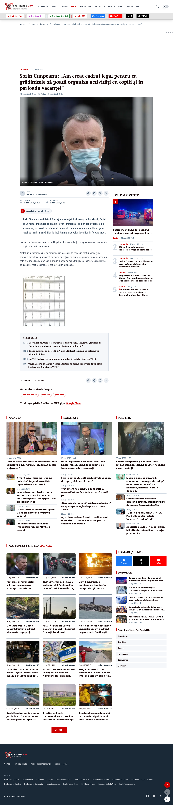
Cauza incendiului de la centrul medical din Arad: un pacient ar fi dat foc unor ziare (132, 233)
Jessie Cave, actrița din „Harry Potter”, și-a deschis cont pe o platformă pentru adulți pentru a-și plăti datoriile (36, 497)
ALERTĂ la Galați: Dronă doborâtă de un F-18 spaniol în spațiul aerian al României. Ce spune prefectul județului (59, 632)
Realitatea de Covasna (100, 780)
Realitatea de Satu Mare (107, 784)
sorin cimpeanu (29, 394)
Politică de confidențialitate (41, 764)
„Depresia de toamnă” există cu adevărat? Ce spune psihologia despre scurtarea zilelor (86, 506)
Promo (122, 287)
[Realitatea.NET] (19, 6)
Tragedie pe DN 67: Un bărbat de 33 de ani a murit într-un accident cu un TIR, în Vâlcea (94, 674)
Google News (73, 403)
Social (116, 238)
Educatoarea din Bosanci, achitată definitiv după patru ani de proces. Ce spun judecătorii (145, 502)
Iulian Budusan (69, 577)
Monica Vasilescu (37, 194)
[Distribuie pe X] (106, 193)
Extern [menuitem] (120, 6)
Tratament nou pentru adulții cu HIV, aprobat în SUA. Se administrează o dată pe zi (85, 492)
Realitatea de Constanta (33, 784)
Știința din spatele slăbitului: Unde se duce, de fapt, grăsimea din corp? (86, 479)
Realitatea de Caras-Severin (142, 780)
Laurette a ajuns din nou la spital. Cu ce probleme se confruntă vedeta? (36, 513)
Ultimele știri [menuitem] (43, 6)
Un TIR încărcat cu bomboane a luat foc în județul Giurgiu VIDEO (63, 358)
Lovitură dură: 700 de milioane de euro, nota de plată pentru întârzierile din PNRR (136, 264)
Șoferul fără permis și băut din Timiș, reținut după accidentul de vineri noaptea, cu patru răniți (140, 465)
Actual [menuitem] (73, 6)
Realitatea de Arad (53, 784)
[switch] (166, 6)
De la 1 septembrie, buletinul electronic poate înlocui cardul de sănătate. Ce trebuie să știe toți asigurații (83, 465)
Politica (122, 272)
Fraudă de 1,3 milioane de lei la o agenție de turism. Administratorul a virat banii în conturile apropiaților (59, 676)
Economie (123, 244)
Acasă (24, 24)
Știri (33, 24)
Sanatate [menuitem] (111, 6)
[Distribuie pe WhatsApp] (100, 193)
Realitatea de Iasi (88, 784)
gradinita (59, 394)
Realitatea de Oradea (120, 780)
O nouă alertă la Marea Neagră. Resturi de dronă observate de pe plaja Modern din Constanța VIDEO (65, 365)
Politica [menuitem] (65, 6)
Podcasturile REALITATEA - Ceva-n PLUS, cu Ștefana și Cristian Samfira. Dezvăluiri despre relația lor (133, 293)
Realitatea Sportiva (11, 780)
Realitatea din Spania (127, 784)
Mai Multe (59, 730)
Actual (42, 24)
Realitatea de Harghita (12, 784)
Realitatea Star (27, 780)
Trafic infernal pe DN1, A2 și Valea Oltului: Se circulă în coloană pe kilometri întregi (64, 352)
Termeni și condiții (20, 764)
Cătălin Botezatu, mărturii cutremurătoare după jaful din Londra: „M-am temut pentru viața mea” (31, 465)
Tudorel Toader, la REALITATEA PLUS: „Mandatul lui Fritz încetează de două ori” (144, 516)
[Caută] (157, 6)
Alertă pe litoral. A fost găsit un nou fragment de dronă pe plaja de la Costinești (95, 629)
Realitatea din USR (82, 780)
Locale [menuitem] (102, 6)
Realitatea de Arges (70, 784)
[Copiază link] (88, 193)
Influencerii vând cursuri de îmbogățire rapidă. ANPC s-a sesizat (33, 527)
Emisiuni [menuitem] (55, 6)
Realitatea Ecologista (44, 780)
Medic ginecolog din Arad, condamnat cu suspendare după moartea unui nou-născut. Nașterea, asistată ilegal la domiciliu (145, 484)
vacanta (45, 394)
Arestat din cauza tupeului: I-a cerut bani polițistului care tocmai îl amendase (94, 716)
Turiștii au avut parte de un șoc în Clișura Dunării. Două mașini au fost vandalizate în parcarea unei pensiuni (22, 674)
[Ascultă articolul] (167, 785)
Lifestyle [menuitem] (129, 6)
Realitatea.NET (32, 577)
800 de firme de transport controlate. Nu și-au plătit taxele (136, 248)
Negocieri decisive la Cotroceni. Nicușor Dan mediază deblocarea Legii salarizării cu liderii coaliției (136, 278)
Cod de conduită (61, 764)
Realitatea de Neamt (63, 780)
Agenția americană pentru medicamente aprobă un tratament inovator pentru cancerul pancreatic (85, 520)
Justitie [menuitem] (82, 6)
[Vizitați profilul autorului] (22, 193)
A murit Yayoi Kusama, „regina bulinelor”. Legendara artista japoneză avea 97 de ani (34, 481)
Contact (7, 764)
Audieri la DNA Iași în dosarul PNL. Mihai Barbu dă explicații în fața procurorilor (145, 530)
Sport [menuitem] (138, 6)
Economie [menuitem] (92, 6)
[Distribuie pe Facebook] (94, 193)
